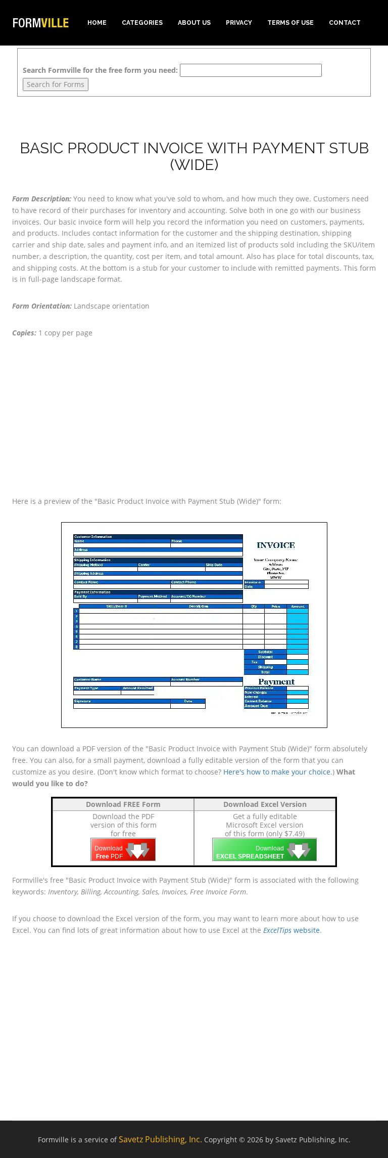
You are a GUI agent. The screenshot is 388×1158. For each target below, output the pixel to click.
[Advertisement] (194, 417)
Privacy (239, 22)
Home (97, 22)
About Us (194, 22)
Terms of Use (290, 22)
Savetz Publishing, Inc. (160, 1139)
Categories (142, 22)
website (291, 930)
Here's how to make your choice (276, 772)
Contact (345, 22)
